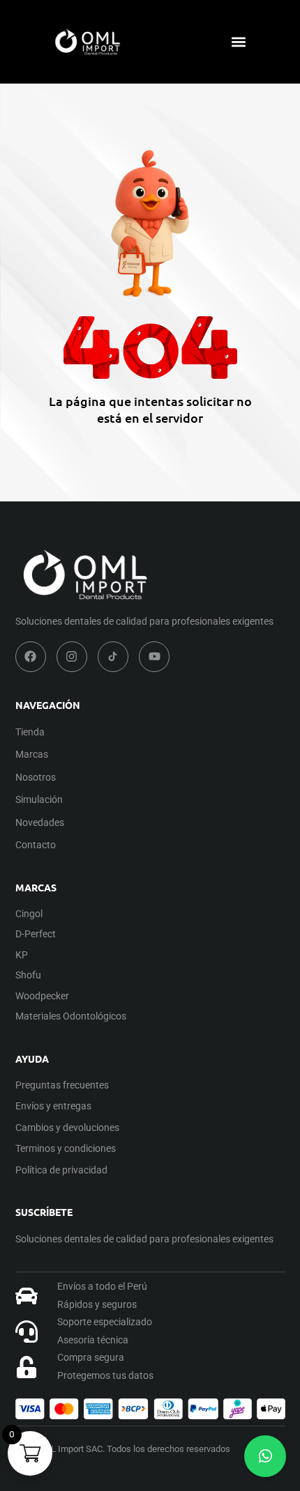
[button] (238, 42)
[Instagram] (72, 656)
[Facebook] (30, 656)
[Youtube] (154, 656)
